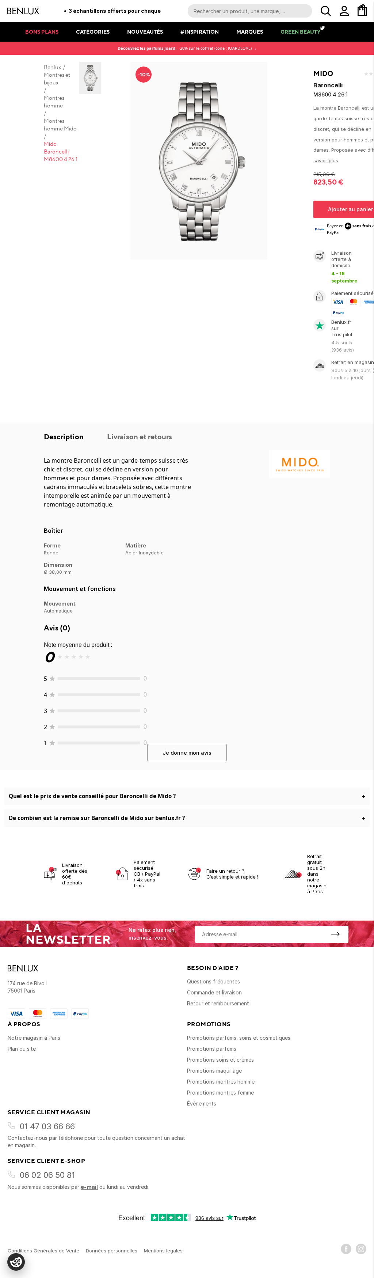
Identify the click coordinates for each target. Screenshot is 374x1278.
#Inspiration (199, 32)
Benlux (52, 67)
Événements (201, 1103)
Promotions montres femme (220, 1092)
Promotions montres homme (221, 1081)
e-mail (89, 1187)
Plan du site (22, 1049)
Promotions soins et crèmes (220, 1060)
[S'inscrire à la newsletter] (335, 934)
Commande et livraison (214, 992)
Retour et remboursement (218, 1003)
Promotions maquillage (214, 1070)
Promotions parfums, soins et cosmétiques (238, 1038)
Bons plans (41, 32)
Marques (249, 32)
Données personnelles (111, 1251)
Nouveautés (145, 32)
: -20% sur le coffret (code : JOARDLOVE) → (187, 48)
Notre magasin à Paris (34, 1038)
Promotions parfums (211, 1049)
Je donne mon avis (187, 753)
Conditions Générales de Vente (43, 1251)
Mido (323, 73)
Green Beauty (300, 32)
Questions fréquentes (213, 981)
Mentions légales (163, 1251)
